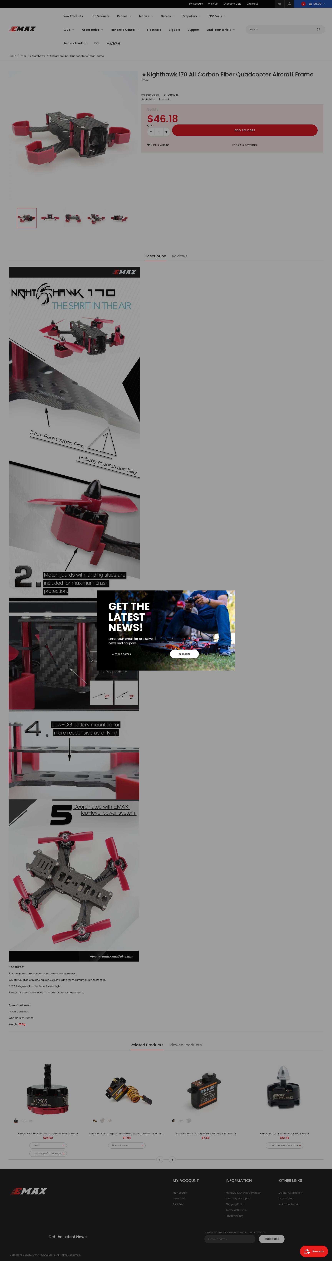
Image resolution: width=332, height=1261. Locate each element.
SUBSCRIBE (184, 654)
